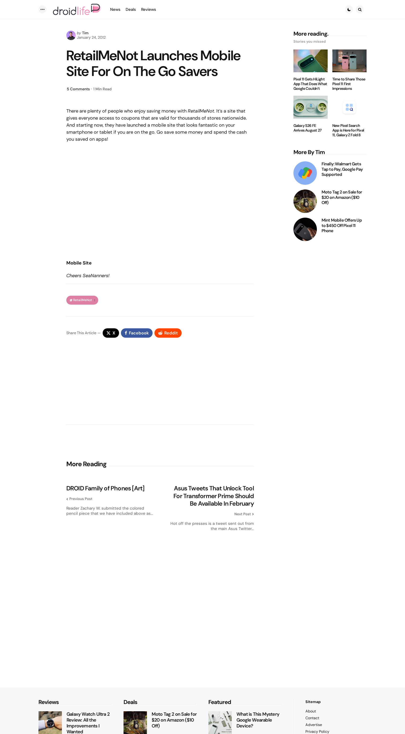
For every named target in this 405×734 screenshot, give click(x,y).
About (310, 711)
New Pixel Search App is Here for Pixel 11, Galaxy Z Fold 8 (348, 130)
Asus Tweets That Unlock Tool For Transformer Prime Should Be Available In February (213, 495)
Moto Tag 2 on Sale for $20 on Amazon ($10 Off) (342, 197)
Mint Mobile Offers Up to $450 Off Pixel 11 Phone (342, 226)
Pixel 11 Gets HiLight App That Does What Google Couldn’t (310, 84)
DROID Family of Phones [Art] (105, 488)
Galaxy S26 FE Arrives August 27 (307, 128)
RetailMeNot (84, 300)
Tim (85, 32)
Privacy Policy (317, 731)
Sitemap (313, 701)
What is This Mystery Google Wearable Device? (257, 720)
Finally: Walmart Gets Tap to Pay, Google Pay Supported (342, 169)
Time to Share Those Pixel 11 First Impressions (348, 84)
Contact (312, 717)
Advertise (313, 724)
